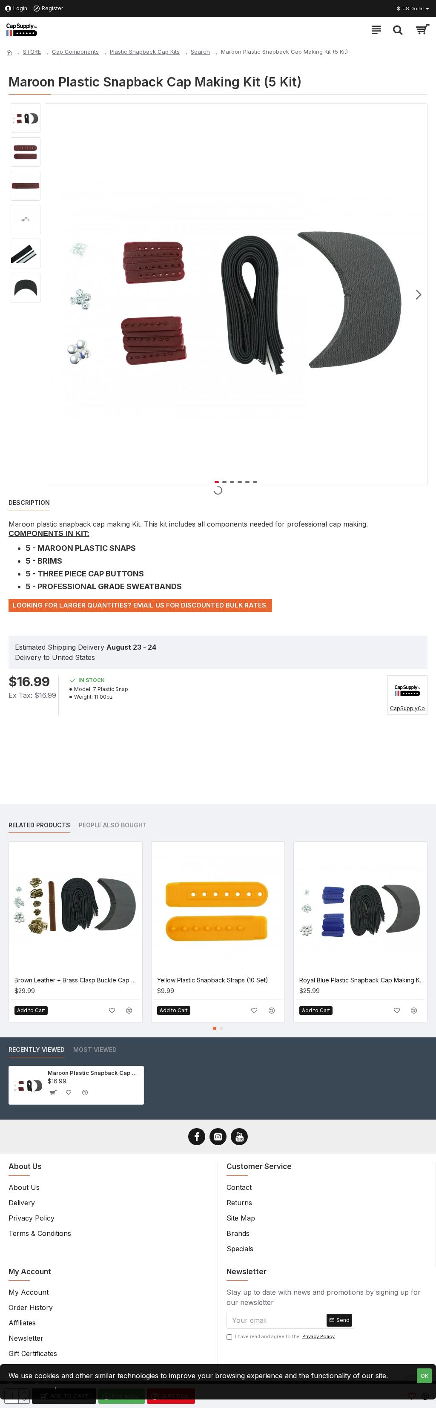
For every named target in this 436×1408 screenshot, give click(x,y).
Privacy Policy (31, 1386)
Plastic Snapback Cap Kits (145, 51)
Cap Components (75, 51)
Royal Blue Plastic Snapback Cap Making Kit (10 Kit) (362, 980)
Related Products (39, 825)
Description (29, 502)
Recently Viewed (37, 1049)
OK (424, 1375)
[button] (53, 294)
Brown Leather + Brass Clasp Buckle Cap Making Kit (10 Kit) (77, 980)
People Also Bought (113, 825)
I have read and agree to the (285, 1336)
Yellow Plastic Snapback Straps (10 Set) (212, 980)
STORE (32, 51)
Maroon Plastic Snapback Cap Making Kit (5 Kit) (94, 1072)
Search (200, 51)
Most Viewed (95, 1049)
